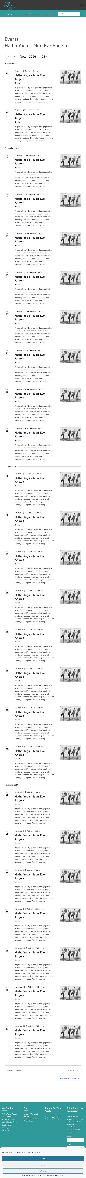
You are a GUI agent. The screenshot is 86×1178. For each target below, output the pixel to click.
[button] (82, 5)
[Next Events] (8, 56)
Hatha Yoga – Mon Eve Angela (30, 77)
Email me (29, 1121)
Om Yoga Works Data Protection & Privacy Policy (47, 1175)
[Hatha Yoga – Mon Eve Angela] (70, 77)
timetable (52, 14)
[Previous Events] (5, 56)
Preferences (43, 1171)
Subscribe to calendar (68, 1078)
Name (69, 1137)
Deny (43, 1165)
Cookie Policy (25, 1175)
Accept (43, 1159)
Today (14, 56)
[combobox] (69, 14)
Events (11, 39)
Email (69, 1144)
